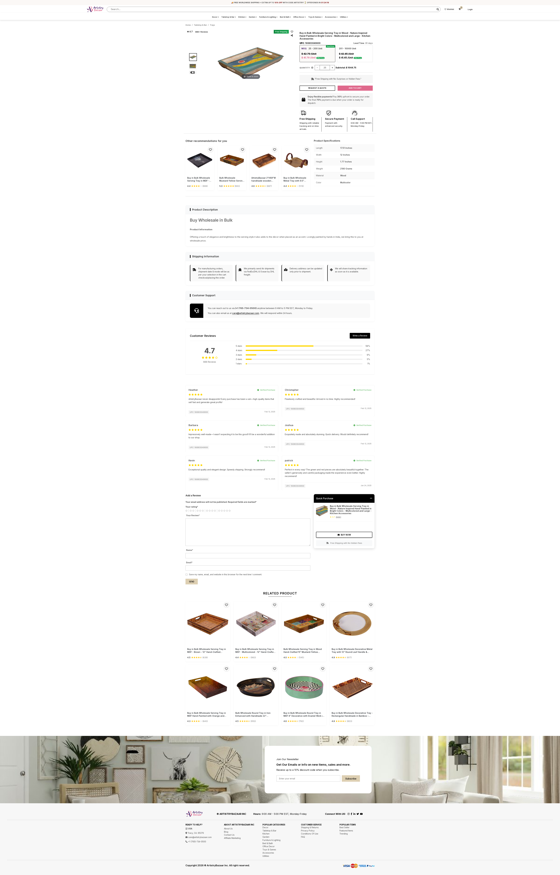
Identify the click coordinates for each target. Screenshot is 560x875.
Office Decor (299, 17)
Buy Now (346, 535)
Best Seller (344, 827)
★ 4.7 (190, 31)
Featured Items (346, 831)
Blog (226, 832)
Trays (212, 25)
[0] (459, 9)
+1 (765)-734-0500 (197, 841)
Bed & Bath (285, 17)
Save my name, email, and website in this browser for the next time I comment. (225, 574)
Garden (253, 17)
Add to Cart (355, 88)
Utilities (344, 17)
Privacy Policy (308, 831)
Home (188, 25)
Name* (189, 550)
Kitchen (242, 17)
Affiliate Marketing (232, 838)
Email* (189, 562)
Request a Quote (317, 88)
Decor (215, 17)
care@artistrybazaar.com (245, 313)
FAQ (303, 837)
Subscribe (350, 778)
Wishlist (450, 9)
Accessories (331, 17)
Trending (344, 834)
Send (191, 581)
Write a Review (360, 335)
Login (470, 9)
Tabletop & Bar (228, 17)
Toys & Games (315, 17)
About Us (228, 828)
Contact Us (229, 835)
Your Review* (193, 515)
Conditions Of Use (309, 834)
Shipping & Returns (310, 827)
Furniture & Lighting (268, 17)
